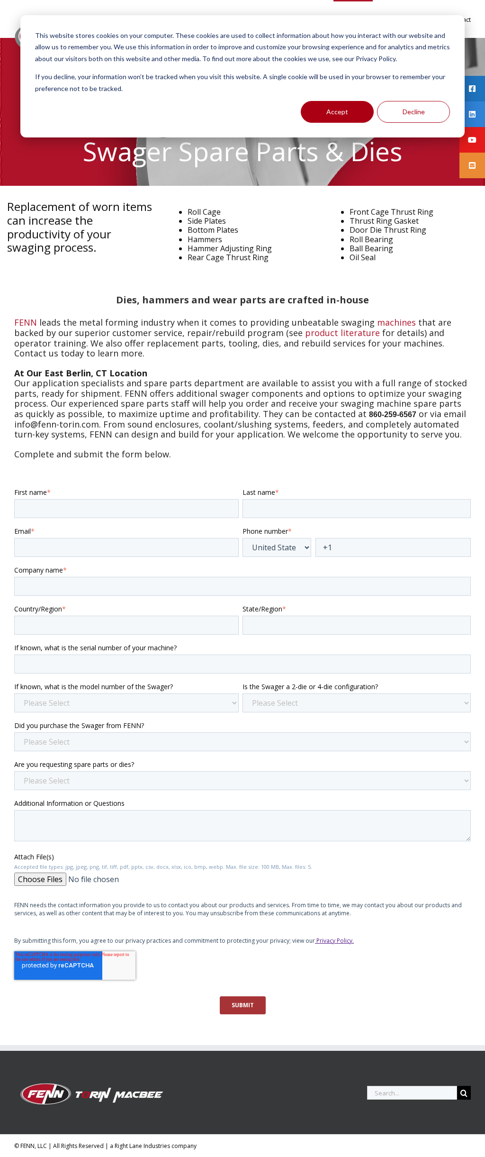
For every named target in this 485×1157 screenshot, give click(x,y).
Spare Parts (248, 151)
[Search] (464, 1093)
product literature (342, 332)
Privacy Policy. (334, 941)
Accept (337, 112)
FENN (25, 322)
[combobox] (412, 1093)
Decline (414, 112)
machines (396, 322)
